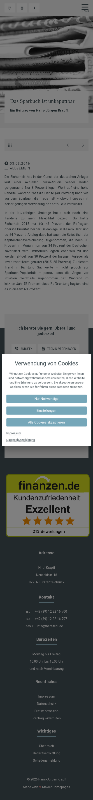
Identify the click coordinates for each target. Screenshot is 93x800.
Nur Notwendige (46, 399)
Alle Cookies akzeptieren (46, 422)
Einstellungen (46, 410)
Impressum (13, 433)
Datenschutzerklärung (20, 439)
